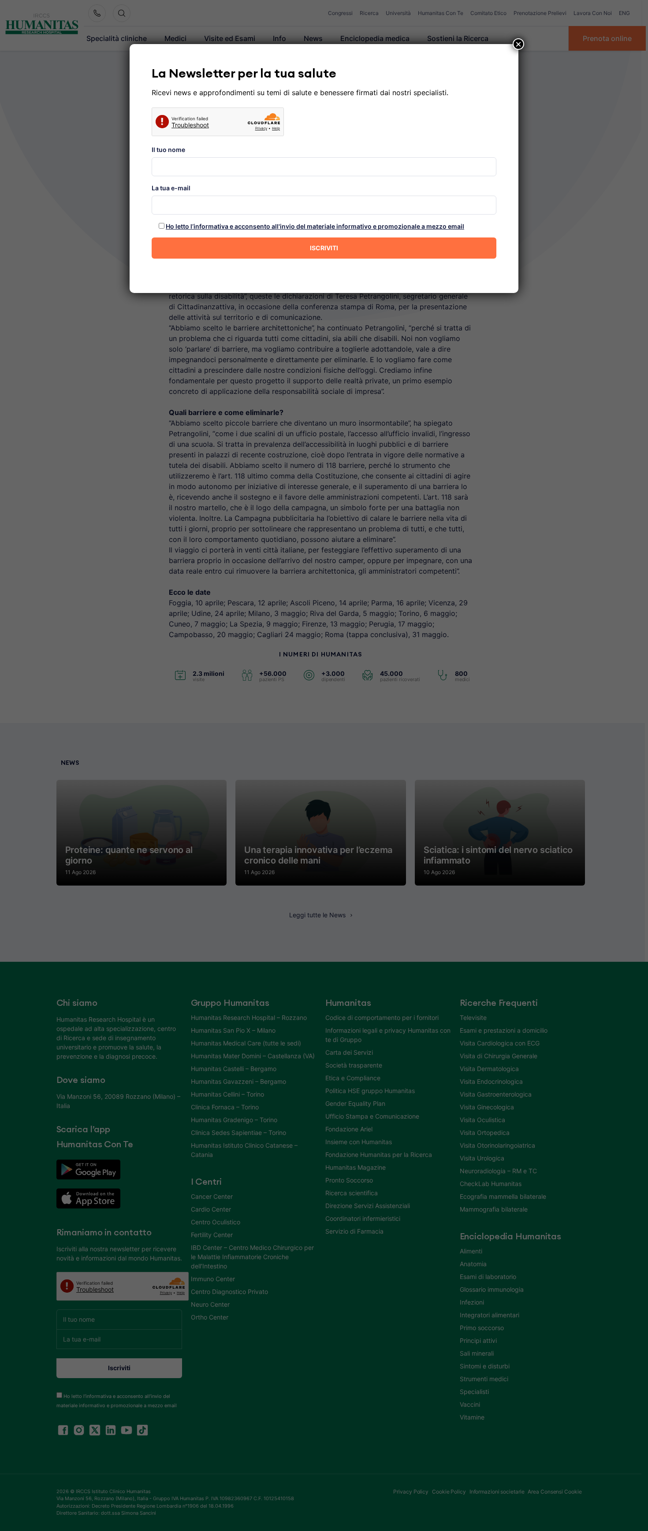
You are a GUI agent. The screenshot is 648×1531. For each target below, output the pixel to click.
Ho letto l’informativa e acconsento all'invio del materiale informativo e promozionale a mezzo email (315, 226)
